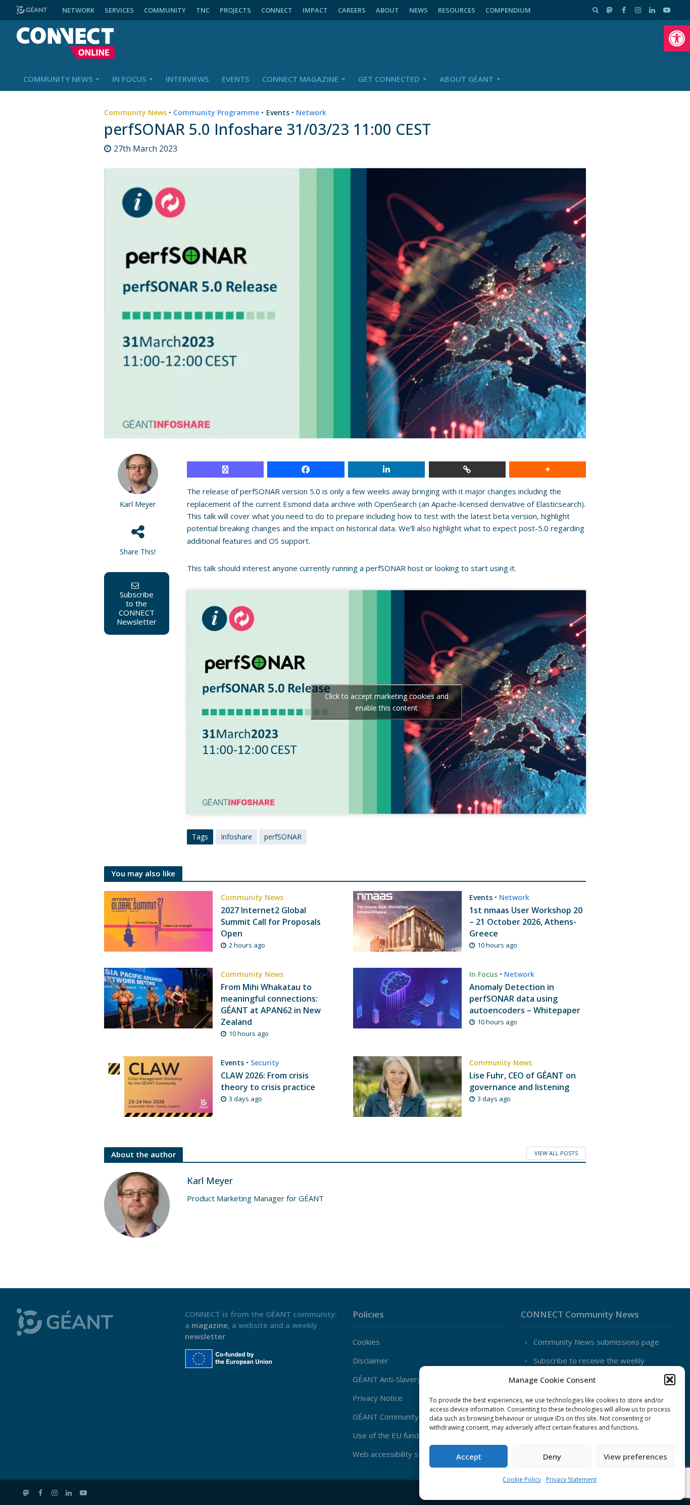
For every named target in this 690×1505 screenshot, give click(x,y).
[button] (677, 38)
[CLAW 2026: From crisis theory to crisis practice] (158, 1085)
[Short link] (467, 469)
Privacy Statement (571, 1479)
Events (235, 79)
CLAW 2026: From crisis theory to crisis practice (268, 1081)
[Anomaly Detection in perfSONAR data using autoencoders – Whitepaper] (407, 997)
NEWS (418, 10)
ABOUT (387, 10)
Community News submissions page (596, 1342)
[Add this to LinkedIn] (386, 469)
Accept (468, 1456)
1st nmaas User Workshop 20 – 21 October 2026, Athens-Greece (525, 922)
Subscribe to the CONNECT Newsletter (137, 608)
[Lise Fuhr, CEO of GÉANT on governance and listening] (407, 1085)
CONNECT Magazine (300, 79)
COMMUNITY (165, 10)
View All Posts (556, 1153)
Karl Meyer (138, 504)
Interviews (187, 79)
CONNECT (276, 10)
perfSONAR (283, 836)
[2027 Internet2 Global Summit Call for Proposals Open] (158, 920)
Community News (57, 79)
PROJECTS (235, 10)
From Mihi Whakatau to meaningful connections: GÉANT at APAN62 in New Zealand (271, 1004)
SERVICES (119, 10)
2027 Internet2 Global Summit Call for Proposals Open (271, 922)
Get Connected (389, 79)
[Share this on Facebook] (305, 469)
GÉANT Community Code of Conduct (415, 1417)
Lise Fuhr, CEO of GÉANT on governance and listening (522, 1081)
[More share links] (547, 469)
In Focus (129, 79)
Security (265, 1062)
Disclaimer (370, 1360)
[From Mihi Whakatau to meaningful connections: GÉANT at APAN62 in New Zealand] (158, 997)
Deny (552, 1456)
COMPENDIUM (508, 10)
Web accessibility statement (402, 1454)
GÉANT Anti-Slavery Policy (398, 1379)
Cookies (366, 1342)
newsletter (205, 1336)
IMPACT (315, 10)
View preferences (635, 1456)
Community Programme (216, 112)
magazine (209, 1325)
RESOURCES (456, 10)
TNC (203, 10)
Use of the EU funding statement (410, 1435)
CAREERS (352, 10)
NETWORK (78, 10)
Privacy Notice (378, 1398)
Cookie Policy (522, 1479)
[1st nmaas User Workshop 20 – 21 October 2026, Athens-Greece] (407, 920)
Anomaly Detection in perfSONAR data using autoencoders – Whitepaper (524, 998)
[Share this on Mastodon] (225, 469)
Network (311, 112)
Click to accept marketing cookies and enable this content (387, 702)
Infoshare (236, 836)
